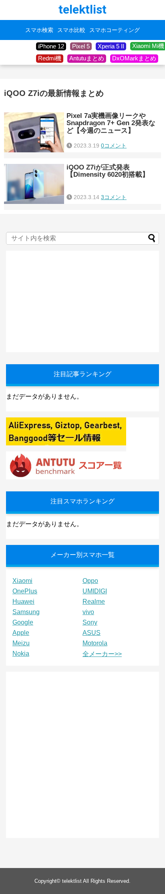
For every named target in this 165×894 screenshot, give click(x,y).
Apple (20, 632)
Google (22, 622)
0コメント (114, 145)
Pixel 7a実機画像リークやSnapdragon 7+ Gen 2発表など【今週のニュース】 (110, 123)
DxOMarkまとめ (134, 58)
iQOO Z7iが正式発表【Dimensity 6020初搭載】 (107, 171)
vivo (88, 612)
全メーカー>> (102, 654)
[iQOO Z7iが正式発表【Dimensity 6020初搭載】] (34, 184)
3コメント (114, 197)
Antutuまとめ (86, 58)
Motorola (94, 643)
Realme (93, 601)
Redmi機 (49, 58)
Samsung (26, 612)
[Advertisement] (66, 301)
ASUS (91, 632)
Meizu (21, 643)
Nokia (20, 653)
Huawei (23, 601)
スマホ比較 (71, 30)
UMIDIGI (94, 591)
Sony (89, 622)
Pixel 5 (81, 46)
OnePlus (24, 591)
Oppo (90, 580)
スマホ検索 (39, 30)
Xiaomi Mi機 (148, 45)
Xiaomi (22, 580)
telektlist (82, 9)
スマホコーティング (114, 30)
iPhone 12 (51, 46)
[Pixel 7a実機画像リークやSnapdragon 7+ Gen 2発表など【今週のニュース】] (34, 132)
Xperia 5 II (111, 46)
